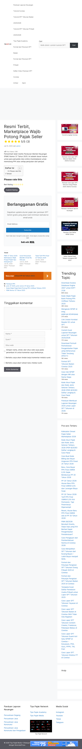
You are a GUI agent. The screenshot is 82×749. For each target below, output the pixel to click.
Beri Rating (8, 185)
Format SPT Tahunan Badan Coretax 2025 (67, 364)
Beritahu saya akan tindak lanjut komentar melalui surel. (28, 358)
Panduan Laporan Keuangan (23, 5)
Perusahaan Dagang (12, 715)
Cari (40, 41)
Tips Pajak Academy (20, 41)
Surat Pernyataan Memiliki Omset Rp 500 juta (26, 258)
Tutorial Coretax (19, 11)
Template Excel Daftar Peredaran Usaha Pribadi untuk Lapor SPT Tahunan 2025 (69, 592)
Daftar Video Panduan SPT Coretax (22, 74)
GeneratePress (20, 745)
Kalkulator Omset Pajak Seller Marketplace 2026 (68, 434)
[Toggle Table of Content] (18, 168)
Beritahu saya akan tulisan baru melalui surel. (24, 363)
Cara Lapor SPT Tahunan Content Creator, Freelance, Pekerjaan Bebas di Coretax (69, 625)
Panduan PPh (10, 284)
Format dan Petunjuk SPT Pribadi (22, 62)
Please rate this (15, 171)
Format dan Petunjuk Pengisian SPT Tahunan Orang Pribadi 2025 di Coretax (69, 567)
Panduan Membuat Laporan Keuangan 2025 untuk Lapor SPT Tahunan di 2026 (69, 406)
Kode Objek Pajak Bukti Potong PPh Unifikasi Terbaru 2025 (26, 288)
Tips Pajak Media (37, 716)
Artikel (15, 83)
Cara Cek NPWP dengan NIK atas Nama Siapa (68, 374)
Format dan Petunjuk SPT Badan (22, 50)
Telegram (60, 722)
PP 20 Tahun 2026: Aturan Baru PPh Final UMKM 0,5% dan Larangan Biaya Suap (69, 486)
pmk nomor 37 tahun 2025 (25, 286)
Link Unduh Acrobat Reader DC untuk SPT (69, 322)
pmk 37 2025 (10, 286)
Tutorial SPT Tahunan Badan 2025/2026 (23, 20)
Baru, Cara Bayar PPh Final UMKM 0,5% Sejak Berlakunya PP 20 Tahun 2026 (68, 472)
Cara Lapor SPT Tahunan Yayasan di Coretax (69, 603)
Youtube (59, 716)
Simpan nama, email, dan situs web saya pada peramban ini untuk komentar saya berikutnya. (25, 351)
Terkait (9, 174)
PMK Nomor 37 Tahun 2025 (15, 290)
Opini (24, 83)
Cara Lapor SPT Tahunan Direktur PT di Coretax (69, 655)
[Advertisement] (41, 103)
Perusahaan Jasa (11, 719)
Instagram (60, 712)
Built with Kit (27, 242)
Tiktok (58, 719)
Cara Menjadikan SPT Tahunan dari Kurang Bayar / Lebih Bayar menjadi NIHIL (69, 554)
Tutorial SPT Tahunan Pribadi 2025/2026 (23, 32)
